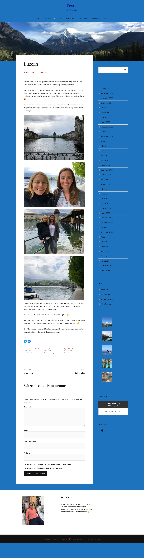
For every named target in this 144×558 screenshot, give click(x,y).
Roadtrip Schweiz (49, 349)
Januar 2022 (105, 122)
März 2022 (105, 113)
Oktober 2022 (106, 103)
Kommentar (29, 407)
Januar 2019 (105, 270)
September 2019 (107, 232)
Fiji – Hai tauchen (69, 349)
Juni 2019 (104, 246)
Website (27, 453)
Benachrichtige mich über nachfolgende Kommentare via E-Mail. (48, 464)
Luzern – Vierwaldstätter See (32, 349)
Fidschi (38, 18)
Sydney (105, 18)
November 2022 (107, 98)
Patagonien (95, 18)
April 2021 (105, 156)
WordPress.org (106, 304)
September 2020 (107, 179)
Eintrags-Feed (106, 294)
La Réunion (70, 18)
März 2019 (105, 261)
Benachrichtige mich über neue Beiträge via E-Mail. (43, 468)
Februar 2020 (106, 208)
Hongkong (48, 18)
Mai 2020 (104, 199)
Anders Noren (94, 539)
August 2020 (105, 184)
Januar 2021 (105, 165)
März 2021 (105, 160)
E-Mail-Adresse (30, 441)
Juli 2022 (104, 108)
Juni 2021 (104, 151)
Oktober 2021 (106, 132)
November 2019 (107, 223)
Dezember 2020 (107, 170)
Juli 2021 (104, 146)
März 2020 (105, 203)
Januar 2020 (105, 213)
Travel (72, 5)
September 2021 (107, 136)
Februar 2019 (106, 266)
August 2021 (105, 141)
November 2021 (107, 127)
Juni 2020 (104, 194)
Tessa (43, 72)
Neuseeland (82, 18)
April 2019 (105, 256)
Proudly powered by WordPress (56, 539)
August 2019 (105, 237)
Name (26, 430)
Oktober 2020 (106, 175)
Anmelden (104, 290)
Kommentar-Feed (107, 299)
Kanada (59, 18)
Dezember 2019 (107, 218)
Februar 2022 (106, 117)
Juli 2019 (104, 242)
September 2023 (107, 93)
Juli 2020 (104, 189)
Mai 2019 (104, 251)
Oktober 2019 (106, 227)
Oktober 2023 (106, 89)
